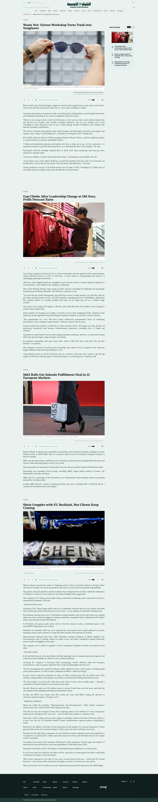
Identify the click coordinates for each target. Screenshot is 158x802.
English (29, 2)
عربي (24, 2)
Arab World (43, 11)
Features (112, 11)
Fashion (105, 11)
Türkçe (34, 2)
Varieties (70, 11)
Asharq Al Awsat (28, 573)
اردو (38, 2)
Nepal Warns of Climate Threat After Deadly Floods (47, 14)
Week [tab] (132, 27)
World (49, 11)
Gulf (36, 11)
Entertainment (97, 11)
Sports (89, 11)
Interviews (63, 11)
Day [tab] (129, 27)
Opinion (55, 11)
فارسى (42, 2)
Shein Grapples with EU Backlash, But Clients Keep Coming (123, 55)
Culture (84, 11)
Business (76, 11)
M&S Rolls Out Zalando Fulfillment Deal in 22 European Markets (122, 63)
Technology (120, 11)
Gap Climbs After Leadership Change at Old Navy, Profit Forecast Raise (123, 48)
